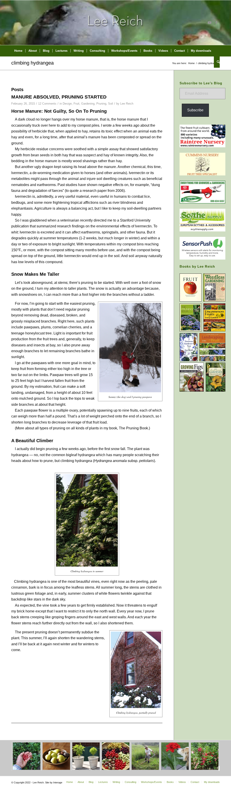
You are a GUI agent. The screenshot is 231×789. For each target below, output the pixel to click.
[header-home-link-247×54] (115, 22)
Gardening (88, 103)
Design (67, 103)
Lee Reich (126, 103)
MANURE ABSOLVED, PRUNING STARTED (58, 96)
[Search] (217, 62)
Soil (110, 103)
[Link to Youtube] (209, 22)
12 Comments (47, 103)
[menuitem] (18, 50)
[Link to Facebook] (216, 22)
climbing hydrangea (32, 63)
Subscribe (195, 110)
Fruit (76, 103)
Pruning (101, 103)
